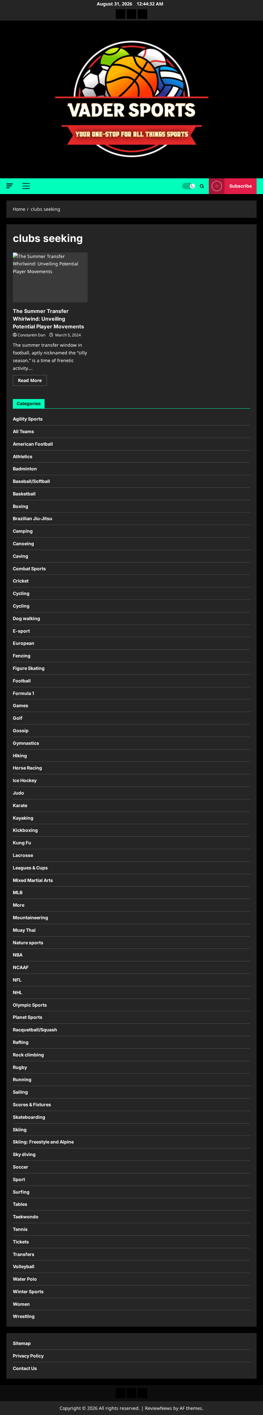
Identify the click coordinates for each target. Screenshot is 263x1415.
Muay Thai (24, 930)
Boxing (20, 506)
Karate (20, 805)
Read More (32, 381)
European (23, 643)
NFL (17, 980)
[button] (9, 185)
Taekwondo (25, 1216)
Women (21, 1304)
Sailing (20, 1092)
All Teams (23, 431)
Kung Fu (22, 842)
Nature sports (28, 942)
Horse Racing (27, 767)
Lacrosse (23, 855)
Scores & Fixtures (32, 1104)
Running (22, 1079)
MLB (17, 892)
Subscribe (240, 186)
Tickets (21, 1241)
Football (22, 680)
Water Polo (25, 1279)
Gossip (21, 730)
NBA (17, 954)
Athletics (22, 456)
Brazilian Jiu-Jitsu (32, 518)
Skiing (20, 1129)
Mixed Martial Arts (33, 880)
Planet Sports (27, 1017)
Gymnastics (26, 743)
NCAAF (21, 967)
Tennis (20, 1229)
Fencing (21, 655)
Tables (20, 1204)
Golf (17, 718)
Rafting (21, 1042)
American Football (33, 444)
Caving (20, 556)
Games (20, 705)
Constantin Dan (31, 335)
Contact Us (25, 1368)
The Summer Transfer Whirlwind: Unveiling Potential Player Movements (48, 319)
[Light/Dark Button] (188, 186)
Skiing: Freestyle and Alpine (43, 1141)
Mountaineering (30, 917)
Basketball (24, 493)
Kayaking (23, 818)
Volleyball (23, 1266)
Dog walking (26, 618)
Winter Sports (28, 1291)
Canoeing (23, 543)
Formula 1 (23, 693)
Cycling (21, 593)
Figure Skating (29, 668)
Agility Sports (28, 419)
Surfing (21, 1192)
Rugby (20, 1067)
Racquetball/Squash (35, 1029)
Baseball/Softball (31, 481)
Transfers (23, 1254)
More (18, 905)
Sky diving (24, 1154)
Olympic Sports (30, 1005)
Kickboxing (25, 830)
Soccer (20, 1167)
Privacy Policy (28, 1355)
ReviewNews (158, 1408)
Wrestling (24, 1316)
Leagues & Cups (30, 867)
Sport (19, 1179)
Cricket (21, 580)
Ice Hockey (25, 780)
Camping (23, 531)
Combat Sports (29, 568)
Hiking (20, 755)
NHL (17, 992)
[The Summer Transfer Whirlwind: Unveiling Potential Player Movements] (50, 278)
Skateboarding (29, 1117)
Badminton (25, 468)
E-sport (21, 631)
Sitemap (22, 1343)
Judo (18, 793)
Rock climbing (28, 1054)
